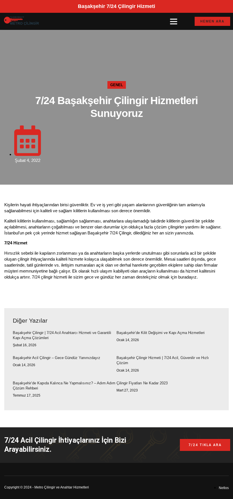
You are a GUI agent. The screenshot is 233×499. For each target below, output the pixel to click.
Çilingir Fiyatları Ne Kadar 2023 (142, 383)
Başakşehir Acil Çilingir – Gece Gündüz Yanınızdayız (56, 358)
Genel (116, 85)
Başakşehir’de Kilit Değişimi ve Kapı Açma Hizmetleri (160, 333)
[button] (174, 21)
